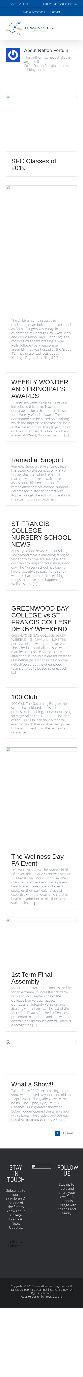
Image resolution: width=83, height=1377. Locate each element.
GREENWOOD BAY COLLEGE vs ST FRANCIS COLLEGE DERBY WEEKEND (41, 619)
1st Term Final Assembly (31, 978)
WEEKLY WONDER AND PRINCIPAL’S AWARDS (39, 388)
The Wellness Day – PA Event (40, 860)
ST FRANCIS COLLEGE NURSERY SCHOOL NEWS (41, 534)
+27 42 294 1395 (20, 4)
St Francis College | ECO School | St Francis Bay (41, 1288)
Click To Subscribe (15, 1243)
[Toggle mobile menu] (75, 26)
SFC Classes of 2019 (33, 164)
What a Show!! (32, 1084)
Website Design (30, 1296)
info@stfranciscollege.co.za (59, 4)
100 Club (24, 697)
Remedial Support (37, 460)
